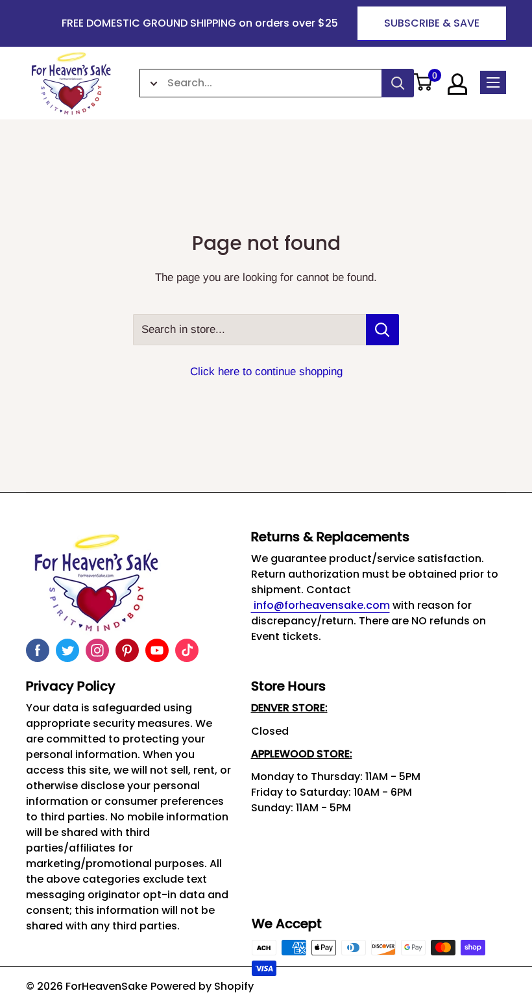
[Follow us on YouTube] (157, 650)
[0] (423, 83)
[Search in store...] (382, 329)
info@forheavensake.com (320, 605)
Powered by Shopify (202, 986)
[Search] (397, 83)
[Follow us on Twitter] (67, 650)
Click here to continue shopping (266, 371)
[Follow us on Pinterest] (127, 650)
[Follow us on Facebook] (37, 650)
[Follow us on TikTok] (187, 650)
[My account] (457, 84)
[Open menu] (493, 82)
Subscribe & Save (431, 23)
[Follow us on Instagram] (97, 650)
